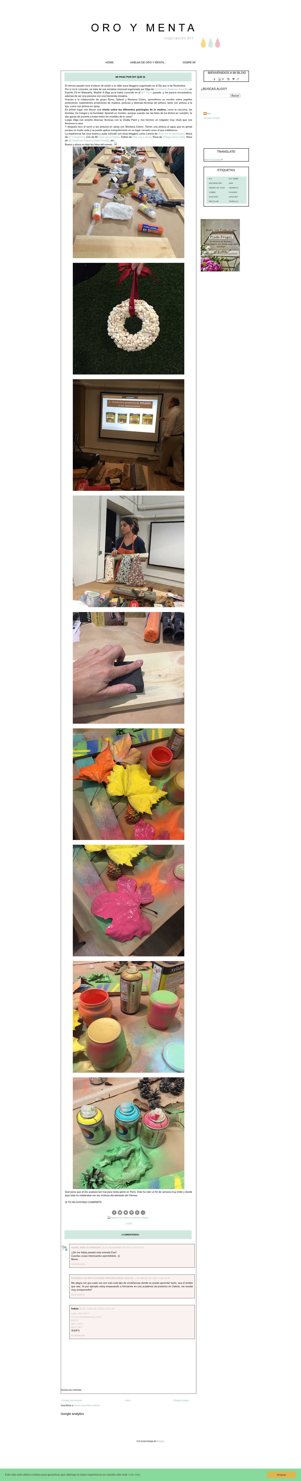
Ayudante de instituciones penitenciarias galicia (102, 1278)
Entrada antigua (181, 1400)
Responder (78, 1264)
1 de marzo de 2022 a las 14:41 (152, 1278)
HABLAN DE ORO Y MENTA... (148, 62)
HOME (110, 62)
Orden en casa (217, 188)
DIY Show (146, 92)
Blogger (160, 1441)
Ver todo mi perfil (211, 118)
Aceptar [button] (281, 1474)
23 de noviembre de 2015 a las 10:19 (123, 1248)
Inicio (127, 1400)
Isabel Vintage (101, 140)
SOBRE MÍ (189, 62)
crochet (233, 197)
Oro (209, 113)
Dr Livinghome (77, 137)
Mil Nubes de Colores (80, 140)
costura (213, 197)
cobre (212, 192)
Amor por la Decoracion (171, 133)
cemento (233, 188)
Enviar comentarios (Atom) (86, 1405)
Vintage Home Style (174, 137)
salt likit (77, 1324)
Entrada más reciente (72, 1400)
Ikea (231, 183)
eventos (129, 1224)
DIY (210, 179)
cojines (233, 192)
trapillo (233, 201)
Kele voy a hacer (142, 137)
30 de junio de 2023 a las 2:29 (97, 1309)
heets (74, 1320)
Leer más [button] (134, 1474)
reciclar (214, 201)
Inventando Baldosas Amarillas (172, 89)
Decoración (215, 183)
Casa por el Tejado (108, 137)
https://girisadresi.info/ (86, 1317)
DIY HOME (233, 179)
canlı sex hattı (80, 1314)
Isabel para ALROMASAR (86, 1248)
